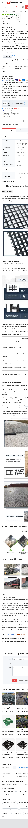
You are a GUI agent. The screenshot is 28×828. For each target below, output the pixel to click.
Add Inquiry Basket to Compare (10, 124)
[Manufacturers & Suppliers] (14, 2)
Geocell (19, 791)
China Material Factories (9, 802)
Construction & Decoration (11, 11)
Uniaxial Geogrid (23, 795)
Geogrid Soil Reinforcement (9, 795)
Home (3, 11)
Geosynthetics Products (8, 791)
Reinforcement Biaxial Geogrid (10, 810)
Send (15, 680)
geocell (17, 771)
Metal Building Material (8, 806)
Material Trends (17, 813)
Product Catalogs (23, 767)
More (3, 816)
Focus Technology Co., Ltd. (19, 821)
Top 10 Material (6, 813)
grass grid (4, 776)
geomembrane (5, 771)
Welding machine (6, 773)
